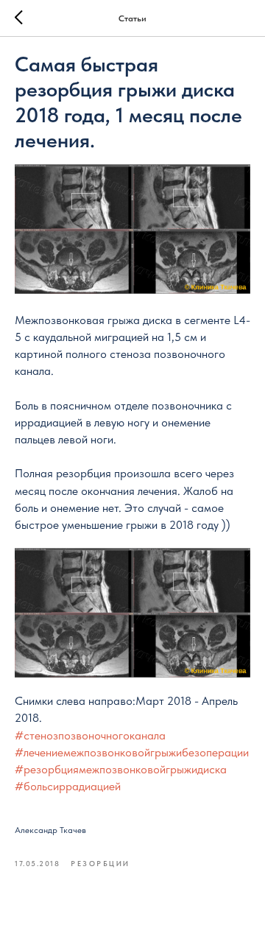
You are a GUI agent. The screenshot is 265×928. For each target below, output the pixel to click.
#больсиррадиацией (68, 786)
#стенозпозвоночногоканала (90, 735)
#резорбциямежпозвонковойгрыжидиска (121, 769)
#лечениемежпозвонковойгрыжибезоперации (132, 752)
